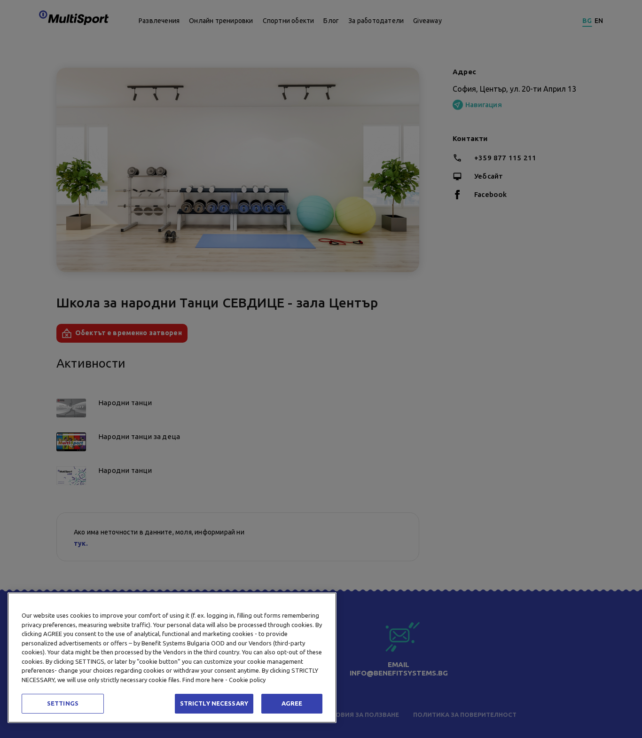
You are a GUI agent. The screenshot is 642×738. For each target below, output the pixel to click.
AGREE (292, 703)
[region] (172, 657)
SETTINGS (62, 703)
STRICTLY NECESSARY (214, 703)
